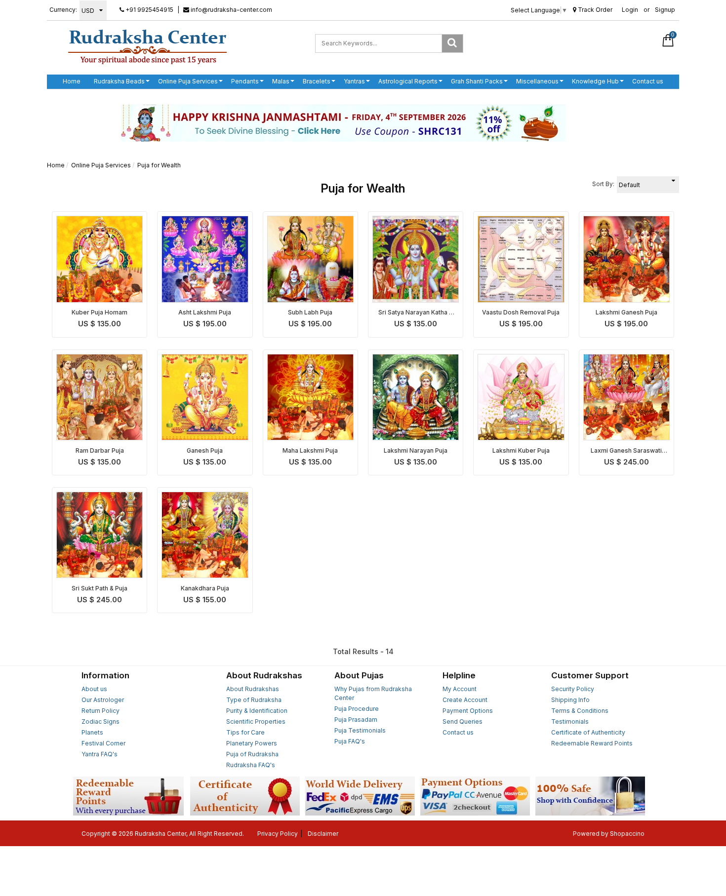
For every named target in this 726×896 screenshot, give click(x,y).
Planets (92, 732)
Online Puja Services (188, 81)
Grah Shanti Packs (477, 81)
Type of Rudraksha (254, 699)
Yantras (354, 81)
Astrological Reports (408, 81)
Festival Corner (103, 743)
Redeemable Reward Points (592, 743)
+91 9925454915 (148, 9)
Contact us (647, 81)
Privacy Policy (277, 833)
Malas (280, 81)
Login (630, 9)
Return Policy (100, 710)
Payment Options (468, 710)
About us (94, 689)
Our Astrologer (102, 699)
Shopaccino (627, 833)
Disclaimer (323, 833)
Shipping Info (570, 699)
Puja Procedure (356, 708)
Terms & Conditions (579, 710)
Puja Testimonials (360, 730)
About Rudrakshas (252, 689)
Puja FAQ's (349, 741)
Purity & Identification (256, 710)
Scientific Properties (255, 721)
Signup (665, 9)
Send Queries (463, 721)
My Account (460, 689)
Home (72, 81)
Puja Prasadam (355, 719)
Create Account (465, 699)
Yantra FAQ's (99, 754)
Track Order (594, 9)
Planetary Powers (251, 743)
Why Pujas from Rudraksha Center (373, 693)
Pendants (245, 81)
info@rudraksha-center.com (230, 9)
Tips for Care (245, 732)
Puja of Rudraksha (252, 754)
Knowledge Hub (595, 81)
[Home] (147, 46)
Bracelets (316, 81)
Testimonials (570, 721)
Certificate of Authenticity (588, 732)
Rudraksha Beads (119, 81)
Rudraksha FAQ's (250, 765)
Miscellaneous (537, 81)
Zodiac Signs (100, 721)
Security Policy (572, 689)
